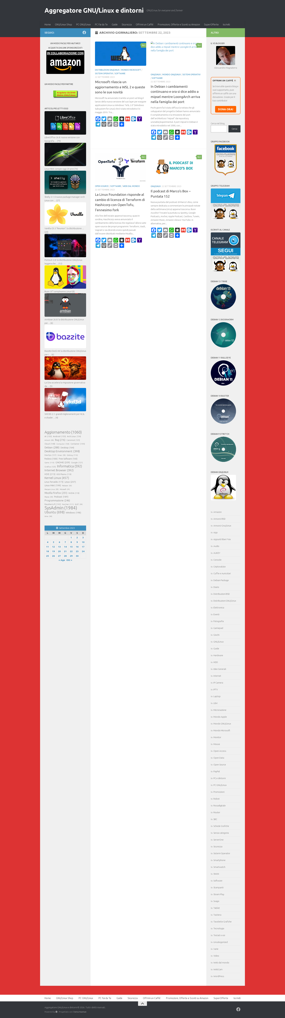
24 (83, 551)
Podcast (61, 496)
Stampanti (218, 887)
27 (59, 556)
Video (216, 955)
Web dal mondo (131, 186)
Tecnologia (218, 928)
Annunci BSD (219, 519)
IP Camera (218, 682)
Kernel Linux (57, 478)
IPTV (215, 689)
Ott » (69, 560)
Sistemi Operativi (104, 73)
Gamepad (218, 628)
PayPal (216, 771)
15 (71, 546)
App (215, 532)
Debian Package (221, 580)
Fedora (51, 458)
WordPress (218, 976)
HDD (215, 662)
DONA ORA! (225, 109)
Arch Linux (74, 436)
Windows (73, 512)
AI (48, 436)
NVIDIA (73, 493)
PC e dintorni (219, 778)
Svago (216, 901)
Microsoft (65, 489)
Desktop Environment (62, 451)
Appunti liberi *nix (222, 539)
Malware (67, 486)
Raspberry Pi (53, 504)
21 (65, 551)
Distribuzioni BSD (221, 594)
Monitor (217, 737)
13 (59, 546)
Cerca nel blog (218, 123)
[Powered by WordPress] (56, 1012)
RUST (79, 504)
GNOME (63, 462)
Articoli (49, 440)
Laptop (217, 696)
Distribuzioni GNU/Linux (107, 70)
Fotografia (218, 621)
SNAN (216, 874)
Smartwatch (219, 867)
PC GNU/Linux (83, 24)
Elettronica (218, 607)
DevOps (50, 455)
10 (83, 542)
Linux (70, 481)
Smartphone (219, 860)
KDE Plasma (64, 474)
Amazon (217, 512)
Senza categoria (221, 833)
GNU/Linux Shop (63, 24)
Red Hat (68, 504)
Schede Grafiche (221, 826)
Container (78, 444)
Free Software (68, 459)
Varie (215, 949)
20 (59, 551)
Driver (62, 455)
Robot (216, 798)
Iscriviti (226, 24)
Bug (60, 440)
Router (216, 812)
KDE (50, 474)
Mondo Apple (220, 717)
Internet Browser (59, 470)
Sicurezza (127, 24)
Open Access (219, 751)
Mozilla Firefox (56, 492)
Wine (48, 516)
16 (77, 546)
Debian (52, 447)
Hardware (218, 655)
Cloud (50, 444)
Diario (216, 587)
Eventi (216, 614)
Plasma (49, 497)
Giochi (216, 635)
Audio (216, 546)
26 (53, 556)
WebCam (218, 969)
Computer (62, 444)
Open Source (102, 186)
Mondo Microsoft (131, 70)
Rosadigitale (219, 805)
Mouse (216, 744)
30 (77, 556)
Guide (115, 24)
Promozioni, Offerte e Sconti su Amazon (179, 24)
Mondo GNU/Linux (171, 74)
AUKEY (216, 553)
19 (53, 551)
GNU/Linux (156, 74)
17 (83, 546)
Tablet (216, 908)
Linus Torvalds (54, 482)
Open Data (218, 757)
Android (59, 436)
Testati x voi (219, 935)
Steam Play (218, 894)
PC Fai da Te (101, 24)
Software (120, 73)
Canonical (73, 440)
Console (217, 559)
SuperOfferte (211, 24)
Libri (215, 703)
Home (47, 24)
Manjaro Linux (52, 489)
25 (47, 556)
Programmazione (57, 500)
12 (53, 546)
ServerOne (218, 839)
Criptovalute (219, 566)
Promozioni (218, 792)
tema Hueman (80, 1012)
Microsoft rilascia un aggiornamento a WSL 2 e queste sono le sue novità (120, 87)
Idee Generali (219, 669)
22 (71, 551)
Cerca (234, 128)
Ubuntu (55, 512)
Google (77, 462)
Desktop (67, 447)
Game (49, 463)
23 (77, 551)
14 (65, 546)
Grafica (50, 467)
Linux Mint (53, 485)
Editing (72, 455)
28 (65, 556)
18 (47, 551)
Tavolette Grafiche (222, 921)
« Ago (62, 560)
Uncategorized (220, 942)
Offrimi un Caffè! (144, 24)
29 (71, 556)
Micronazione (219, 710)
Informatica (69, 466)
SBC (215, 819)
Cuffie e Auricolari (222, 573)
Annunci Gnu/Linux (222, 525)
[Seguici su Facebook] (84, 32)
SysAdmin (61, 508)
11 (47, 546)
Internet (217, 676)
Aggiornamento (63, 432)
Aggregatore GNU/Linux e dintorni (94, 10)
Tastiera (217, 915)
